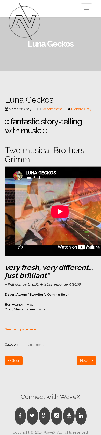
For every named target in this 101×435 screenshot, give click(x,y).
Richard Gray (81, 109)
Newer (86, 361)
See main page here (20, 329)
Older (14, 361)
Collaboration (38, 345)
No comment (51, 109)
